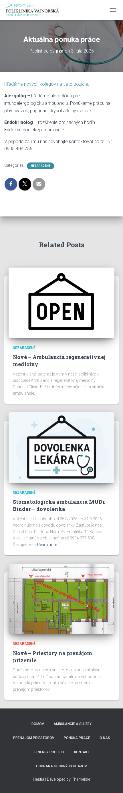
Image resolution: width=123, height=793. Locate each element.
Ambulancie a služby (72, 724)
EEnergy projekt (49, 752)
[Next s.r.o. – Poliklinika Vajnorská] (34, 10)
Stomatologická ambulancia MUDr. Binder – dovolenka (59, 505)
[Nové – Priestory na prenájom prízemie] (61, 598)
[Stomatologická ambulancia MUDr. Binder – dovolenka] (61, 447)
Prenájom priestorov (33, 738)
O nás (105, 738)
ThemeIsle (81, 779)
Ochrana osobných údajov (61, 766)
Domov (37, 724)
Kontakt (81, 752)
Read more (47, 544)
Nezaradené (40, 165)
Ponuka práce (77, 738)
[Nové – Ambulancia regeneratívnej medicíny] (61, 302)
